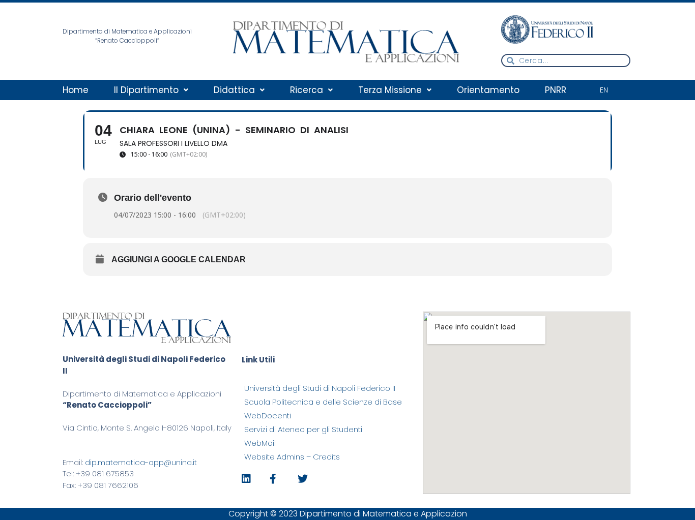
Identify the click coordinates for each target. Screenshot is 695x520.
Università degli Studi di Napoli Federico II (319, 388)
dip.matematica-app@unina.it (141, 462)
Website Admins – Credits (292, 456)
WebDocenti (267, 415)
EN (604, 90)
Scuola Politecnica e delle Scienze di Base (323, 401)
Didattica (234, 90)
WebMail (260, 443)
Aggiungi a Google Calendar (178, 259)
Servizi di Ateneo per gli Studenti (303, 429)
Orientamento (488, 90)
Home (76, 90)
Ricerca (306, 90)
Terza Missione (390, 90)
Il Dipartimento (146, 90)
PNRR (555, 90)
